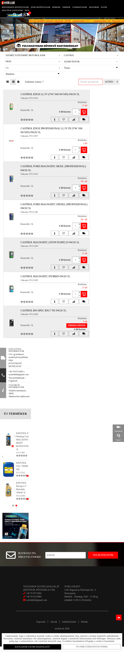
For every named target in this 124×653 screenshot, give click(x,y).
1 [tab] (13, 505)
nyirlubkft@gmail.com (36, 600)
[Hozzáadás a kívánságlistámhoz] (63, 119)
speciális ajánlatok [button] (12, 10)
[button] (91, 61)
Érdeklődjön (76, 325)
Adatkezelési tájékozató (19, 396)
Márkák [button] (56, 7)
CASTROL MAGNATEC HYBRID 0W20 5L (45, 276)
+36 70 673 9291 (34, 593)
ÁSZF (11, 393)
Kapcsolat (40, 622)
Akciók (53, 622)
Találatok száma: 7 (34, 81)
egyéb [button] (104, 7)
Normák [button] (66, 7)
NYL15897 (20, 453)
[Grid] (7, 82)
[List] (13, 82)
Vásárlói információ (17, 391)
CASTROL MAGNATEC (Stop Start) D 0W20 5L (50, 242)
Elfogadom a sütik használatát (32, 647)
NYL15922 (20, 473)
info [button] (27, 10)
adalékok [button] (94, 7)
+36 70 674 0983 (34, 596)
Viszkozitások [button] (79, 7)
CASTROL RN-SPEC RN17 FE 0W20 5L (43, 310)
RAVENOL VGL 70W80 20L (22, 466)
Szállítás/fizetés (69, 622)
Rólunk (84, 622)
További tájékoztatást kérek (92, 647)
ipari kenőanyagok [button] (40, 7)
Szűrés (109, 82)
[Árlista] (18, 82)
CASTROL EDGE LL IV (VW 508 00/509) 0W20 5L (50, 94)
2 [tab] (16, 505)
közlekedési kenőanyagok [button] (15, 7)
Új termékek (15, 413)
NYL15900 (20, 496)
